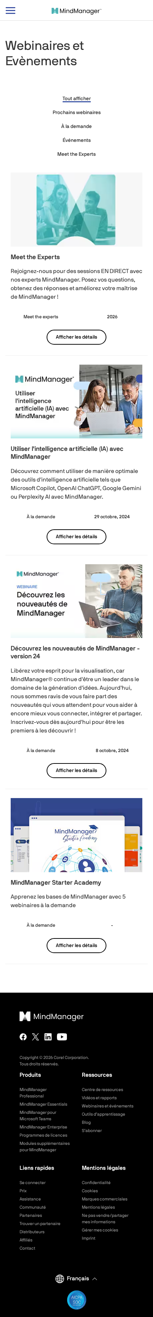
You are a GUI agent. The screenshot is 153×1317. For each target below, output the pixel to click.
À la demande (76, 126)
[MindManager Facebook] (23, 1036)
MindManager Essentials (43, 1104)
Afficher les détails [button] (76, 337)
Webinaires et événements (107, 1106)
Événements (77, 140)
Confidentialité (96, 1182)
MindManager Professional (33, 1092)
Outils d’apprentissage (103, 1114)
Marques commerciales (104, 1199)
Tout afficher (77, 98)
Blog (86, 1122)
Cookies (90, 1191)
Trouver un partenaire (40, 1223)
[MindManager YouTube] (62, 1036)
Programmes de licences (43, 1135)
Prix (23, 1191)
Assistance (30, 1199)
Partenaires (31, 1215)
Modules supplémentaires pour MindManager (45, 1146)
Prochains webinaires (77, 112)
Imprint (88, 1238)
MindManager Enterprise (43, 1127)
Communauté (33, 1207)
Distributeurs (32, 1232)
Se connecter (33, 1182)
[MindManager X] (35, 1036)
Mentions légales (98, 1207)
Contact (27, 1248)
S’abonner (92, 1130)
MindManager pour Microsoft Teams (38, 1115)
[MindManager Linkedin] (48, 1036)
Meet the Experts (76, 154)
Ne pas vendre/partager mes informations (105, 1218)
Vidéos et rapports (99, 1098)
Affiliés (26, 1240)
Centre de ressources (102, 1089)
